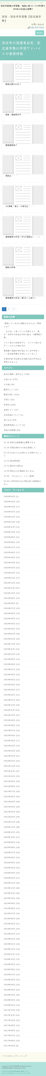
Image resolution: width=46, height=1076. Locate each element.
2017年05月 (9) (11, 1046)
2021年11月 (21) (12, 771)
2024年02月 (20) (12, 634)
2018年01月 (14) (12, 1005)
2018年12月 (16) (12, 949)
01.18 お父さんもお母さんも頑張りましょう (23, 454)
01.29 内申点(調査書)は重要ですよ (20, 442)
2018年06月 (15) (12, 980)
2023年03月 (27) (12, 690)
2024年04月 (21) (12, 624)
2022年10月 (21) (12, 715)
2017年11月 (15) (12, 1015)
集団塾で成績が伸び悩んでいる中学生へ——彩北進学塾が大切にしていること (21, 352)
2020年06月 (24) (12, 857)
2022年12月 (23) (12, 705)
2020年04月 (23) (12, 868)
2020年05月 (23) (12, 863)
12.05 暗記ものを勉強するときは (19, 471)
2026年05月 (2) (11, 496)
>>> (13, 309)
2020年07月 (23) (12, 852)
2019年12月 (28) (12, 888)
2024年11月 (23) (12, 588)
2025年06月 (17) (12, 552)
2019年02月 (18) (12, 939)
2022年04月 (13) (12, 746)
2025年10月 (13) (12, 532)
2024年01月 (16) (12, 639)
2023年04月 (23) (12, 685)
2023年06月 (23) (12, 674)
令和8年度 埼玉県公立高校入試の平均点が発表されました (22, 360)
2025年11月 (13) (12, 527)
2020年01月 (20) (12, 883)
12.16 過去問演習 (12, 461)
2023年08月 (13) (12, 664)
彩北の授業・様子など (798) (17, 374)
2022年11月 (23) (12, 710)
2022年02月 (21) (12, 756)
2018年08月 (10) (12, 969)
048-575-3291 (37, 27)
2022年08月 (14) (12, 725)
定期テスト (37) (11, 410)
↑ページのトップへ (10, 1056)
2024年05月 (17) (12, 618)
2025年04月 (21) (12, 563)
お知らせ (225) (11, 379)
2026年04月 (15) (12, 502)
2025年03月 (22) (12, 568)
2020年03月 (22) (12, 873)
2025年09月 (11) (12, 537)
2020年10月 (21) (12, 837)
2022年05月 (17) (12, 741)
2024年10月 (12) (12, 593)
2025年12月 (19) (12, 522)
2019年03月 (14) (12, 934)
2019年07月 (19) (12, 913)
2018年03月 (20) (12, 995)
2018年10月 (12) (12, 959)
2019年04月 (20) (12, 929)
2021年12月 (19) (12, 766)
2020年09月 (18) (12, 842)
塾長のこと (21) (11, 389)
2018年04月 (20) (12, 990)
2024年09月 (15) (12, 598)
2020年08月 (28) (12, 847)
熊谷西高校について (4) (14, 425)
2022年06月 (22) (12, 735)
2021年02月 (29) (12, 817)
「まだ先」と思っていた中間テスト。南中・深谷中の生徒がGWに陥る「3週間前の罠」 (23, 334)
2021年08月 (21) (12, 786)
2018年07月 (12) (12, 975)
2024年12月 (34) (12, 583)
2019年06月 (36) (12, 919)
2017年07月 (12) (12, 1035)
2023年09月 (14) (12, 659)
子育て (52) (9, 400)
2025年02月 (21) (12, 573)
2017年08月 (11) (12, 1030)
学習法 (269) (10, 405)
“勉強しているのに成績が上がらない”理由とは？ (22, 324)
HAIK (28, 1073)
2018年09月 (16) (12, 964)
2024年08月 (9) (11, 603)
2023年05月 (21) (12, 680)
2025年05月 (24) (12, 557)
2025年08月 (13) (12, 542)
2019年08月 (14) (12, 908)
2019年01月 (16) (12, 944)
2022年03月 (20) (12, 751)
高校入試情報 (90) (12, 430)
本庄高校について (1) (13, 415)
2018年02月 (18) (12, 1000)
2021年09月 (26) (12, 781)
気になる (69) (10, 420)
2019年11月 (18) (12, 893)
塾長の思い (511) (12, 394)
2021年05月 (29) (12, 802)
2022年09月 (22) (12, 720)
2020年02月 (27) (12, 878)
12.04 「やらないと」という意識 (19, 476)
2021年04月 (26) (12, 807)
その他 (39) (9, 384)
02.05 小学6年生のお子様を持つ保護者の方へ (22, 482)
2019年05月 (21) (12, 924)
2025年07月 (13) (12, 547)
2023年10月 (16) (12, 654)
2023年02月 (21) (12, 695)
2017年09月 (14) (12, 1025)
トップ (24, 1056)
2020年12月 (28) (12, 827)
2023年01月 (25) (12, 700)
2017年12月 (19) (12, 1010)
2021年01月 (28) (12, 822)
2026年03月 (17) (12, 507)
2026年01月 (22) (12, 517)
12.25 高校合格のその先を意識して (20, 448)
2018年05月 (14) (12, 985)
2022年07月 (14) (12, 730)
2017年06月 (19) (12, 1041)
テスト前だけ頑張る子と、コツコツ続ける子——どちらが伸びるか (23, 344)
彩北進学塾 (16, 1066)
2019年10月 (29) (12, 898)
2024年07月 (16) (12, 608)
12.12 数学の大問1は (13, 466)
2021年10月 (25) (12, 776)
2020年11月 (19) (12, 832)
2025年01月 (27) (12, 578)
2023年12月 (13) (12, 644)
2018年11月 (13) (12, 954)
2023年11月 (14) (12, 649)
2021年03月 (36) (12, 812)
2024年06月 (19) (12, 613)
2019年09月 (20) (12, 903)
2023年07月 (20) (12, 669)
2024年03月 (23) (12, 629)
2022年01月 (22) (12, 761)
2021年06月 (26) (12, 796)
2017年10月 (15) (12, 1020)
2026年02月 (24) (12, 512)
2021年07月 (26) (12, 791)
